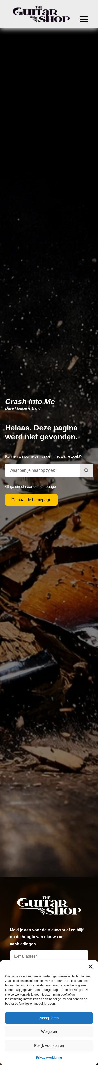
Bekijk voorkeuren (49, 1045)
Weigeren (49, 1031)
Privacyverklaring (49, 1057)
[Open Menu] (84, 19)
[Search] (86, 470)
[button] (90, 966)
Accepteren (49, 1018)
